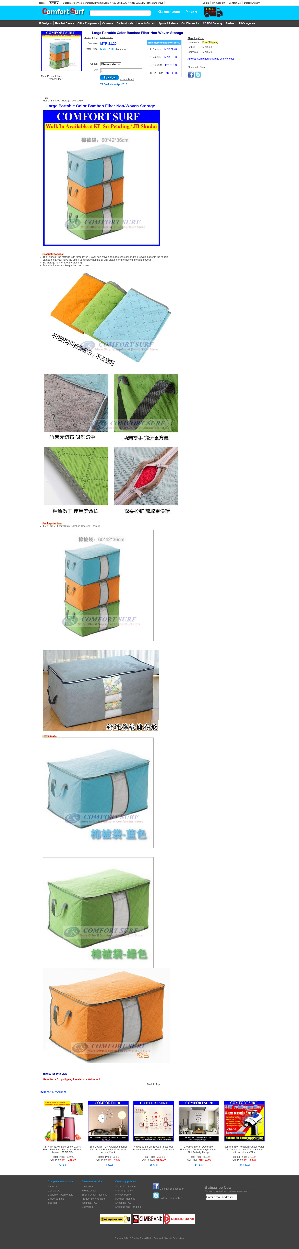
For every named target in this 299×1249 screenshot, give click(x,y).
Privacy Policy (123, 1194)
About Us (53, 1186)
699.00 (70, 1156)
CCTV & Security (213, 23)
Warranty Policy (124, 1190)
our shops (122, 49)
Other (59, 79)
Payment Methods (125, 1198)
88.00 (206, 1156)
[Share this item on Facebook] (191, 77)
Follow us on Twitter (171, 1198)
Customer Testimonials (60, 1194)
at (121, 49)
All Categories (247, 23)
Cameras (107, 23)
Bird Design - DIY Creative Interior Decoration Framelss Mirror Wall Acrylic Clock (108, 1149)
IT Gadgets (45, 23)
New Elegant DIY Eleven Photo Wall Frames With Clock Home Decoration (153, 1148)
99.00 (116, 1156)
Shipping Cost (196, 38)
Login (206, 3)
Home (42, 3)
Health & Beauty (64, 23)
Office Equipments (88, 23)
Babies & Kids (125, 23)
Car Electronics (190, 23)
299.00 (161, 1156)
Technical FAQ (89, 1202)
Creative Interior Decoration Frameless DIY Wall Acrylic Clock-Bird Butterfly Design (198, 1149)
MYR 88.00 (159, 1159)
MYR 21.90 (205, 1159)
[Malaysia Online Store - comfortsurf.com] (63, 12)
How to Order (89, 1190)
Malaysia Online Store (174, 1238)
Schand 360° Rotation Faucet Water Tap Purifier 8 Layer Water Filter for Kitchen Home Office (244, 1149)
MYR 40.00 (114, 1159)
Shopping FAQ (123, 1202)
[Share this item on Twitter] (198, 77)
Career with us (56, 1198)
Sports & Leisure (168, 23)
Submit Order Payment (94, 1194)
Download (87, 1206)
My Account (218, 3)
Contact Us (235, 3)
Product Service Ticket (94, 1198)
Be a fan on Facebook (172, 1188)
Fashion (230, 23)
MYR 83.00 (250, 1159)
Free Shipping (210, 42)
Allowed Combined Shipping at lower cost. (211, 58)
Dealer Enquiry (252, 3)
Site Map (53, 1202)
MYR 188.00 (69, 1159)
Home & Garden (145, 23)
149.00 (252, 1156)
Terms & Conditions (126, 1186)
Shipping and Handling (128, 1206)
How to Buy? (127, 79)
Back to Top (153, 1084)
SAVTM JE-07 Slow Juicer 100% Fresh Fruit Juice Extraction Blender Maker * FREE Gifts (62, 1149)
